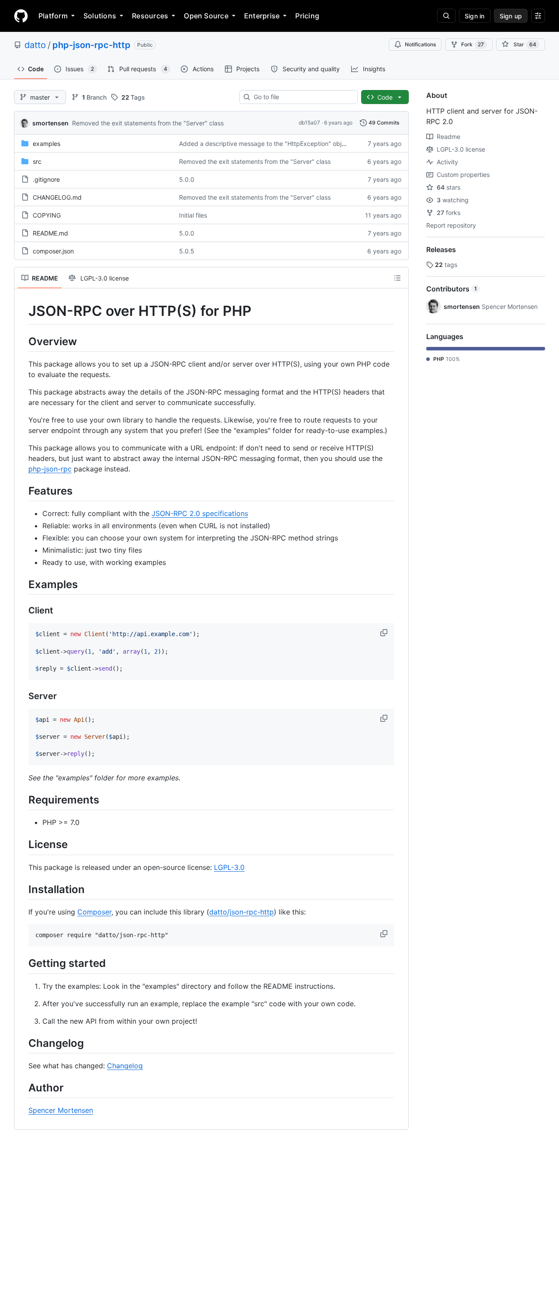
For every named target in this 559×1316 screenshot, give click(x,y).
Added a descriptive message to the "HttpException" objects (266, 143)
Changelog (125, 1065)
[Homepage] (21, 16)
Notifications (420, 44)
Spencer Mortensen (60, 1110)
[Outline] (397, 278)
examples (46, 143)
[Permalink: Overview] (22, 341)
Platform (53, 15)
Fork (472, 44)
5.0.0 (186, 179)
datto (35, 45)
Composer (94, 911)
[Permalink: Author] (22, 1087)
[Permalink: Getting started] (22, 963)
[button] (385, 633)
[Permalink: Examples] (22, 584)
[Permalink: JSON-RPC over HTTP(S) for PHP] (22, 311)
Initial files (193, 215)
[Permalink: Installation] (22, 889)
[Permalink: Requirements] (22, 799)
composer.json (53, 251)
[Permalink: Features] (22, 491)
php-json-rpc (50, 468)
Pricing (307, 15)
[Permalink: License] (22, 844)
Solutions (99, 15)
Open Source (206, 15)
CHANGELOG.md (57, 197)
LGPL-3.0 (229, 867)
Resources (150, 15)
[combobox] (302, 97)
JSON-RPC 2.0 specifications (200, 513)
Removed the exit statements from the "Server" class (148, 123)
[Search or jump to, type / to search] (446, 16)
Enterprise (262, 15)
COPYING (47, 215)
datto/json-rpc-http (241, 911)
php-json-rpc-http (91, 45)
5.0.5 (186, 251)
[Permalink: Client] (22, 611)
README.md (50, 233)
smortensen (50, 123)
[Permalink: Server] (22, 696)
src (37, 161)
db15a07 (309, 122)
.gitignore (46, 179)
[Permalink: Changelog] (22, 1043)
